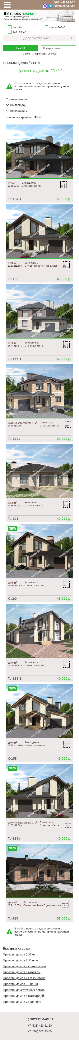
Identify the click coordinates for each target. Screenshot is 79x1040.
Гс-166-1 (14, 359)
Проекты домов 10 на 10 (20, 984)
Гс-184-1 (14, 199)
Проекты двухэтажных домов (24, 990)
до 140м (18, 27)
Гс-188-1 (14, 678)
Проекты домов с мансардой (23, 996)
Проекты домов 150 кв (19, 954)
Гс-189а (14, 838)
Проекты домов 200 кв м (20, 960)
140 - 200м (19, 32)
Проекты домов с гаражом (21, 972)
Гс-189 (13, 279)
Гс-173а (14, 439)
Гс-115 (13, 918)
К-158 (12, 758)
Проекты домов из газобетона (24, 978)
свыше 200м (57, 27)
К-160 (12, 599)
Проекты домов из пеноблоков (24, 966)
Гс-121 (13, 519)
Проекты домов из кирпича (22, 1001)
